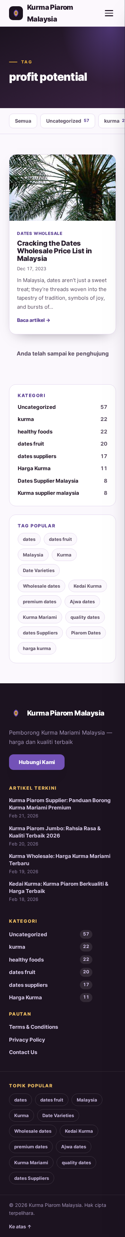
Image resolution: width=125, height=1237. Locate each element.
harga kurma (37, 648)
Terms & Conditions (33, 1027)
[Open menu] (109, 13)
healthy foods (62, 431)
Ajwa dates (82, 601)
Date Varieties (39, 570)
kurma (62, 419)
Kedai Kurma (88, 586)
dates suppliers (62, 456)
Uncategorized (67, 121)
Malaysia (33, 555)
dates (29, 539)
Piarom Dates (86, 632)
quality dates (85, 617)
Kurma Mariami (40, 617)
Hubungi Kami (37, 762)
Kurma (64, 555)
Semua (23, 121)
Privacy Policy (27, 1039)
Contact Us (23, 1052)
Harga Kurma (62, 468)
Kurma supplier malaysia (62, 493)
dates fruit (62, 443)
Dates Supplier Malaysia (62, 480)
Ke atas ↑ (20, 1226)
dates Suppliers (40, 632)
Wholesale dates (41, 586)
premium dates (39, 601)
